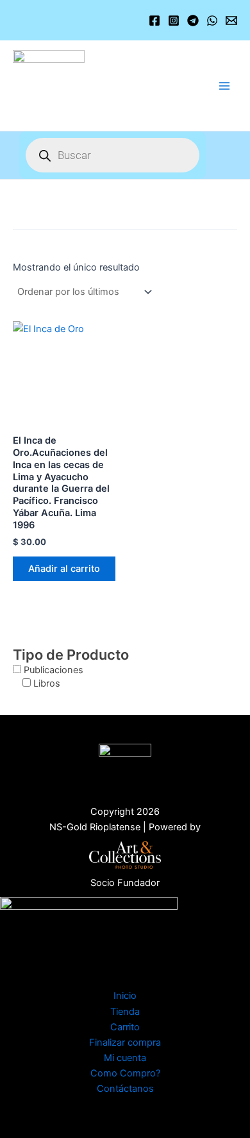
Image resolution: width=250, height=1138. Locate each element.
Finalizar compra (125, 1042)
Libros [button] (46, 683)
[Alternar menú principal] (224, 85)
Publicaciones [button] (53, 670)
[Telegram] (193, 20)
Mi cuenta (125, 1058)
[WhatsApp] (212, 20)
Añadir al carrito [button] (64, 568)
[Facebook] (154, 20)
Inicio (125, 995)
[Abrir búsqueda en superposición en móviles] (112, 155)
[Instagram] (173, 20)
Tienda (125, 1011)
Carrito (125, 1027)
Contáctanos (125, 1088)
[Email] (231, 20)
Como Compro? (125, 1073)
